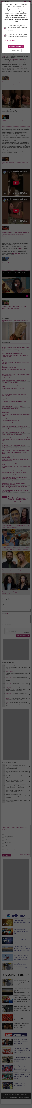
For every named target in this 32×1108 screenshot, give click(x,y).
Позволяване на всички (16, 46)
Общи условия (9, 40)
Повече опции (16, 50)
